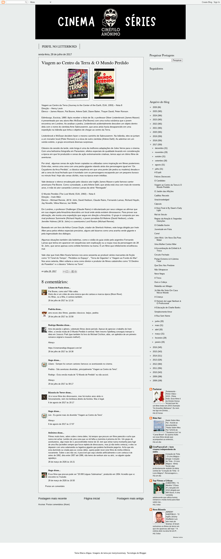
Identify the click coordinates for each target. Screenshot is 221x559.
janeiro (158, 342)
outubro (158, 156)
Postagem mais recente (52, 498)
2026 (155, 107)
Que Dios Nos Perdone (164, 265)
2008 (155, 380)
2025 (155, 111)
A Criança (158, 297)
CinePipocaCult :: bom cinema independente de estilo (164, 449)
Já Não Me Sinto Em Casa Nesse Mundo (166, 291)
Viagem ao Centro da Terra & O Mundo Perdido (168, 186)
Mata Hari (157, 418)
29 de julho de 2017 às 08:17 (60, 384)
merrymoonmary (119, 553)
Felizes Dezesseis (162, 176)
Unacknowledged (161, 200)
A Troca (157, 278)
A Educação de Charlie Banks (167, 307)
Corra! (157, 233)
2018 (155, 140)
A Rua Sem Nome (162, 316)
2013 (155, 360)
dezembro (159, 148)
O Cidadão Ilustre (162, 225)
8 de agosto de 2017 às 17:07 (61, 424)
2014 (155, 356)
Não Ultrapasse (161, 270)
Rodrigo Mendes (56, 325)
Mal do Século (160, 214)
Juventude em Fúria (163, 229)
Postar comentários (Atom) (58, 504)
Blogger (143, 553)
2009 (155, 376)
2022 (155, 124)
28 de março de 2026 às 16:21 (61, 462)
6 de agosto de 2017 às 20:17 (61, 402)
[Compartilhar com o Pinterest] (75, 271)
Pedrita (51, 309)
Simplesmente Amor (163, 312)
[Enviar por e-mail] (64, 271)
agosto (158, 165)
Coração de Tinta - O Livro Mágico (173, 455)
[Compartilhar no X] (69, 271)
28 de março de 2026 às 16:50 (61, 480)
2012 (155, 364)
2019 (155, 136)
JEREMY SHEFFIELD (171, 513)
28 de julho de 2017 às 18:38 (60, 351)
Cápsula (157, 204)
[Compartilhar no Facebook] (72, 271)
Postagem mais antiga (130, 498)
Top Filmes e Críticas (162, 481)
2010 (155, 372)
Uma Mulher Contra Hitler (165, 244)
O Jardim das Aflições (164, 191)
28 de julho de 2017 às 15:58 (60, 316)
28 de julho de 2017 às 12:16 (60, 300)
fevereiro (159, 338)
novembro (159, 152)
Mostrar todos (178, 537)
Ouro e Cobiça (160, 282)
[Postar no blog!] (67, 271)
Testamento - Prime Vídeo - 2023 (171, 393)
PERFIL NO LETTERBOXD (59, 46)
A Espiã (157, 172)
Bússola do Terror (56, 392)
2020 (155, 132)
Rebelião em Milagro (163, 286)
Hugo (50, 360)
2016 (155, 347)
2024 (155, 115)
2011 (155, 368)
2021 (155, 128)
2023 (155, 119)
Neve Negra (159, 274)
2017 (155, 144)
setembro (159, 161)
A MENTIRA (171, 483)
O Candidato (159, 181)
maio (157, 325)
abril (157, 329)
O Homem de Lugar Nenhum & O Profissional (167, 302)
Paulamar (157, 389)
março (158, 334)
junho (157, 321)
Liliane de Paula (55, 288)
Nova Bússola (159, 509)
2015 (155, 351)
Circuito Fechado (161, 255)
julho (157, 169)
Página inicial (92, 498)
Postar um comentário (54, 486)
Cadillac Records (161, 195)
